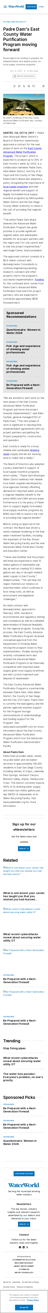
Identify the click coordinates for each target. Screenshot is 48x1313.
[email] (33, 86)
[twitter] (24, 86)
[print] (43, 86)
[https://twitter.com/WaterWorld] (27, 1247)
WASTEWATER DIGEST (24, 1263)
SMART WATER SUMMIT (24, 1266)
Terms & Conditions (25, 1287)
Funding (39, 279)
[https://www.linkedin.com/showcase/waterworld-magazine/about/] (23, 1247)
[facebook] (14, 86)
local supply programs (15, 186)
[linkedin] (19, 86)
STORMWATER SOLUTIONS (24, 1260)
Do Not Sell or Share (30, 1282)
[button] (5, 7)
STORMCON (24, 1269)
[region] (24, 1301)
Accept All (24, 1307)
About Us (7, 1282)
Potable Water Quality (15, 22)
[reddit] (28, 86)
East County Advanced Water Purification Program (22, 152)
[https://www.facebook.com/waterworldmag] (20, 1247)
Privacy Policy (9, 1287)
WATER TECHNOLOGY (24, 1273)
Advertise (16, 1282)
